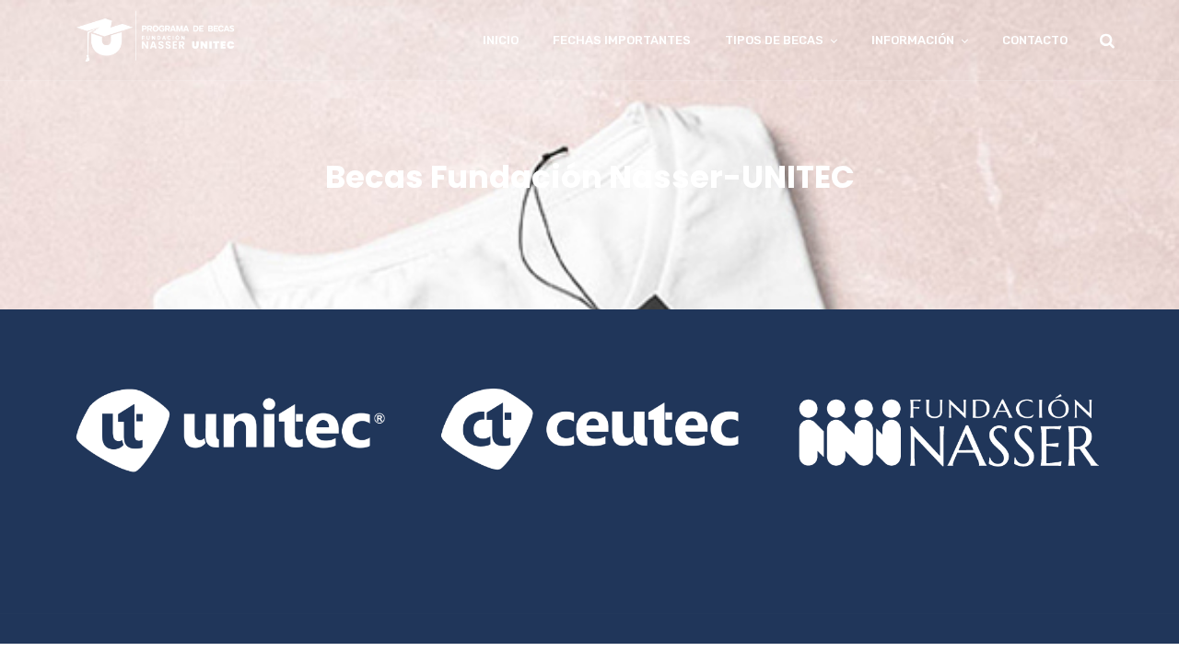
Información (912, 40)
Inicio (501, 40)
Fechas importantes (622, 40)
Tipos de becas (774, 40)
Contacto (1035, 40)
